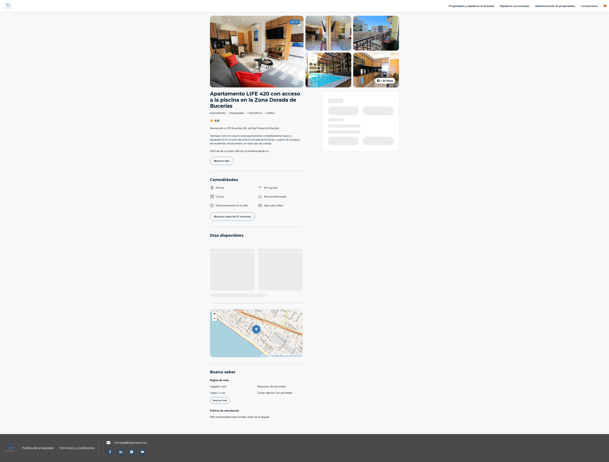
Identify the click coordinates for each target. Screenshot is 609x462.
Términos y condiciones (77, 448)
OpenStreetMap (277, 355)
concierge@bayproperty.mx (130, 442)
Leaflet (265, 355)
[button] (260, 337)
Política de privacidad (37, 448)
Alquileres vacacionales (515, 6)
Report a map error (293, 355)
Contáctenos (589, 6)
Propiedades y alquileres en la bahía (471, 6)
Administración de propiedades (555, 6)
